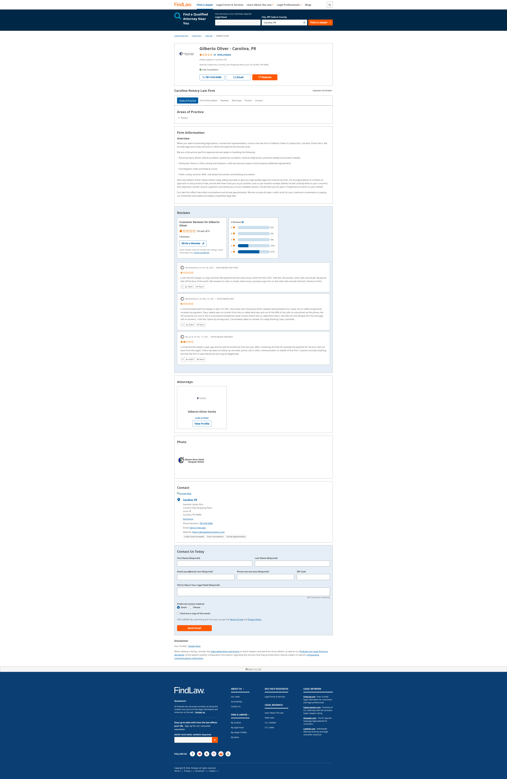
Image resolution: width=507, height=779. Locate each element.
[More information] (243, 222)
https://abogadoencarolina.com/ (208, 532)
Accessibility (236, 701)
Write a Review (224, 54)
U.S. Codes (269, 727)
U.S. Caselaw (270, 722)
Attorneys (237, 100)
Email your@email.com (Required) (195, 571)
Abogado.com (309, 718)
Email (184, 607)
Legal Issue (221, 17)
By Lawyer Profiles (239, 732)
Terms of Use (236, 619)
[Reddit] (221, 753)
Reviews (225, 100)
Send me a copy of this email (195, 613)
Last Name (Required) (266, 558)
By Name (235, 737)
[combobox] (238, 22)
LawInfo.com (309, 729)
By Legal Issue (237, 727)
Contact (259, 100)
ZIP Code (301, 571)
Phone (196, 607)
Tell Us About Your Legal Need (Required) (198, 585)
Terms (177, 771)
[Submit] (215, 740)
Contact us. (200, 712)
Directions (188, 519)
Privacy (187, 771)
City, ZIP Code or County (274, 17)
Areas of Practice (187, 100)
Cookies (212, 771)
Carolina (208, 36)
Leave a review (202, 417)
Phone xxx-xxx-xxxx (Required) (253, 571)
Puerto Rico (196, 36)
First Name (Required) (188, 558)
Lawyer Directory (181, 36)
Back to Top (255, 669)
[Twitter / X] (206, 753)
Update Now (194, 646)
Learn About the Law (274, 713)
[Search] (330, 5)
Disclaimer (200, 771)
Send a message (197, 527)
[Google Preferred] (228, 753)
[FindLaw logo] (184, 5)
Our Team (235, 696)
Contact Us (236, 706)
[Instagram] (213, 753)
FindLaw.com (309, 696)
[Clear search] (304, 22)
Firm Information (208, 100)
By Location (236, 722)
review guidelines (201, 252)
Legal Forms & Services (275, 696)
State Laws (269, 717)
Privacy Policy (254, 619)
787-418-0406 (206, 523)
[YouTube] (199, 753)
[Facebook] (192, 753)
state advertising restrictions (225, 651)
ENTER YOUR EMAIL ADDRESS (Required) (192, 734)
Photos (248, 100)
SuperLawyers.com (312, 707)
